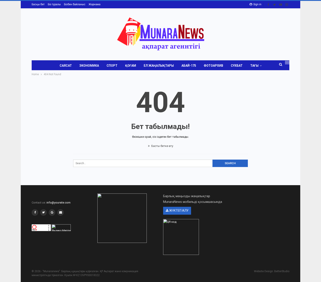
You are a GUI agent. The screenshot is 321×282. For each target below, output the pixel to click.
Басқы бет (38, 4)
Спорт (112, 65)
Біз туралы (54, 4)
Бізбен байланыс (74, 4)
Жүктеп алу (178, 210)
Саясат (66, 65)
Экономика (89, 65)
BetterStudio (281, 271)
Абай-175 (188, 65)
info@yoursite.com (59, 202)
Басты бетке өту (162, 146)
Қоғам (130, 65)
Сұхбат (237, 65)
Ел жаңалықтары (159, 65)
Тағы (254, 65)
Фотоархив (213, 65)
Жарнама (94, 4)
